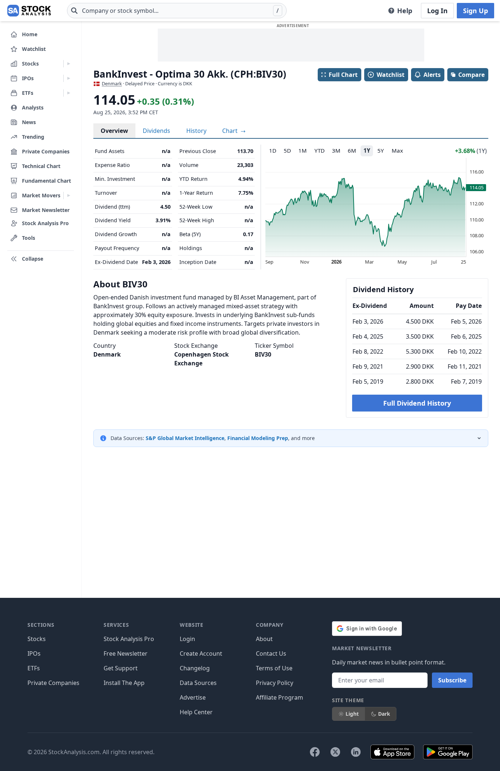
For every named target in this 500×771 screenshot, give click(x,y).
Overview (114, 131)
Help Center (196, 712)
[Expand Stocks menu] (68, 63)
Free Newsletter (126, 653)
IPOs (34, 653)
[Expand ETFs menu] (68, 93)
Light (352, 713)
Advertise (193, 697)
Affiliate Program (279, 697)
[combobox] (177, 10)
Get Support (121, 668)
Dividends (156, 131)
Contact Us (271, 653)
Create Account (201, 653)
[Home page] (29, 10)
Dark (384, 713)
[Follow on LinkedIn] (356, 752)
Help (404, 10)
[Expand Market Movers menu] (68, 195)
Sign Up (475, 10)
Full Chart (343, 75)
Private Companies (53, 683)
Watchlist (390, 75)
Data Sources (198, 683)
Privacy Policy (274, 683)
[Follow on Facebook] (315, 752)
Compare (471, 75)
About (264, 639)
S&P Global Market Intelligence (185, 438)
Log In (437, 10)
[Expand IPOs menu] (68, 78)
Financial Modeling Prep (257, 438)
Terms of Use (274, 668)
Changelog (195, 668)
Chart (230, 131)
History (196, 131)
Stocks (36, 639)
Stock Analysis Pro (129, 639)
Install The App (124, 683)
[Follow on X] (335, 752)
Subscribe (452, 680)
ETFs (33, 668)
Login (187, 639)
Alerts (432, 75)
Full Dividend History (417, 403)
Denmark (112, 83)
